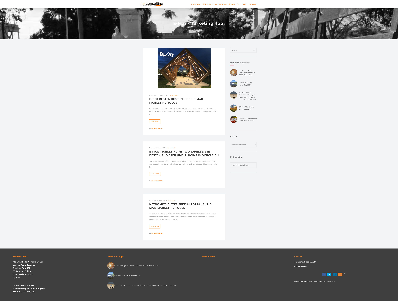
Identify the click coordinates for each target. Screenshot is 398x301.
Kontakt (253, 4)
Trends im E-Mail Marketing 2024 (128, 275)
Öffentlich (234, 4)
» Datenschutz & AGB (305, 262)
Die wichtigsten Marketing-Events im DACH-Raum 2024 (247, 72)
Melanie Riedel (157, 128)
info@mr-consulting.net (32, 289)
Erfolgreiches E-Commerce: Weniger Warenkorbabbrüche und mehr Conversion (146, 285)
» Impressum (300, 266)
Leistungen (221, 4)
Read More (155, 121)
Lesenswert (174, 95)
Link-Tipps (171, 200)
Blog (244, 4)
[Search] (254, 50)
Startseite (196, 4)
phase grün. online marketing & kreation (319, 281)
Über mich (208, 4)
